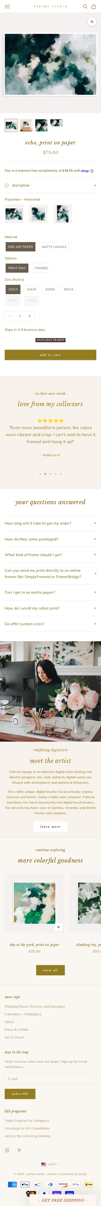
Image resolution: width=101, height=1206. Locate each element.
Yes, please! (51, 626)
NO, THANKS (51, 640)
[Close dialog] (83, 574)
